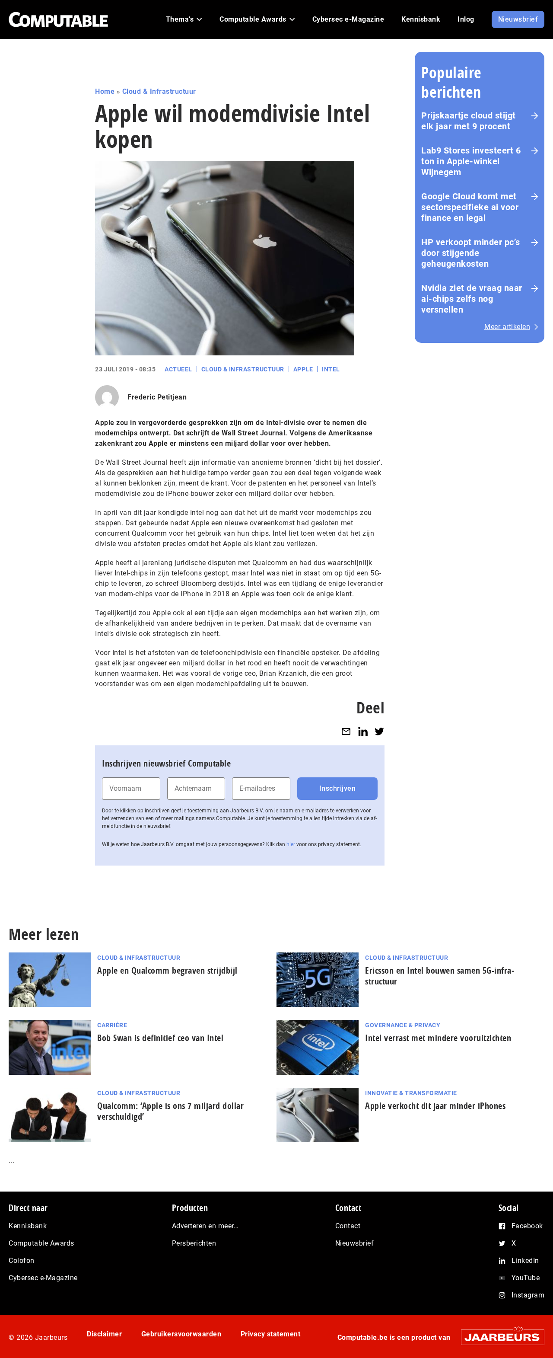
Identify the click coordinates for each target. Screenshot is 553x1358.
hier (290, 844)
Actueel (178, 369)
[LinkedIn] (363, 731)
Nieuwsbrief (354, 1243)
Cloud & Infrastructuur (159, 91)
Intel (331, 369)
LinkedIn (525, 1260)
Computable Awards (41, 1243)
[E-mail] (346, 731)
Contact (348, 1226)
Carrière (112, 1025)
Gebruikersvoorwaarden (181, 1334)
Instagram (528, 1295)
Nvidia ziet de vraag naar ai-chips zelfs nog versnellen (471, 299)
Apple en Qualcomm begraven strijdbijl (167, 970)
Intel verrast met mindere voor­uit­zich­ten (438, 1038)
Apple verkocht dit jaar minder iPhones (435, 1106)
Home (104, 91)
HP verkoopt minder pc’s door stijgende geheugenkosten (470, 253)
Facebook (527, 1226)
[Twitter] (379, 731)
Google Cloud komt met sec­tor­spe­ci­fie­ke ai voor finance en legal (469, 207)
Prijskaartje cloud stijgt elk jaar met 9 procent (468, 120)
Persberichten (194, 1243)
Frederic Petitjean (157, 397)
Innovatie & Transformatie (411, 1093)
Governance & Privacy (402, 1025)
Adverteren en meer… (205, 1226)
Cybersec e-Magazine (43, 1278)
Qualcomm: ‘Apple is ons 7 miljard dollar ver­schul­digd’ (170, 1111)
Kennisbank (28, 1226)
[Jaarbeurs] (498, 1337)
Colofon (22, 1260)
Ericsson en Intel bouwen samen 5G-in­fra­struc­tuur (439, 976)
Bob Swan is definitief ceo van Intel (160, 1038)
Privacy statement (271, 1334)
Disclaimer (104, 1334)
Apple (303, 369)
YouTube (526, 1278)
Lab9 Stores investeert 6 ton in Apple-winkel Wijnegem (471, 161)
